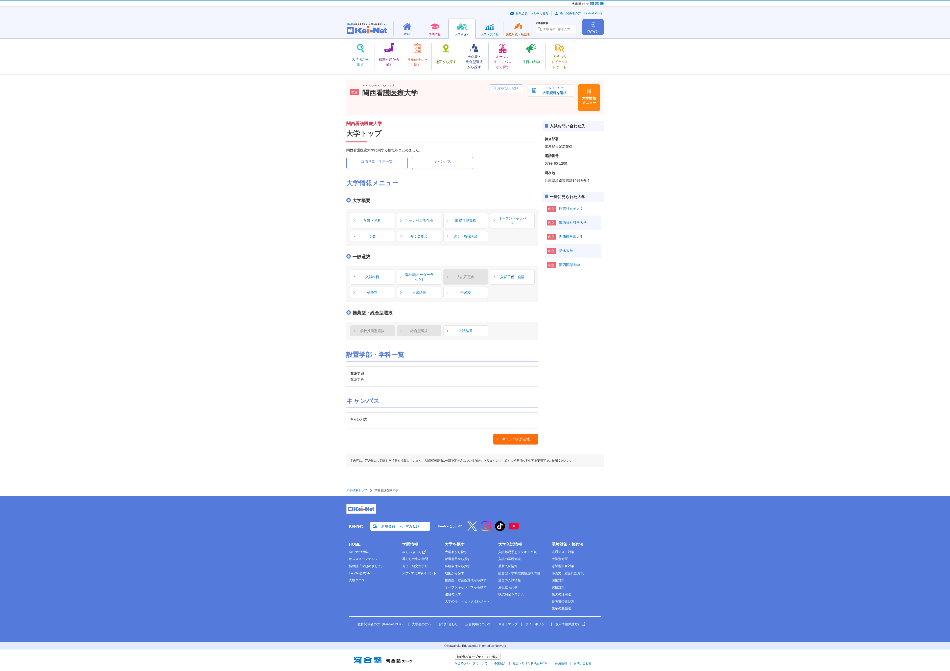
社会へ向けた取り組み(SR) (530, 663)
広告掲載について (478, 624)
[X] (472, 529)
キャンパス (442, 161)
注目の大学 (453, 594)
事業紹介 (500, 663)
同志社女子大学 (571, 208)
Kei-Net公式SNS (450, 526)
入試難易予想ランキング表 (517, 552)
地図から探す (454, 573)
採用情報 (561, 663)
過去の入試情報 (509, 580)
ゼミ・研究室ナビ (415, 566)
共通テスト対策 (563, 552)
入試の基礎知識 (509, 559)
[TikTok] (500, 529)
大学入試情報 (510, 544)
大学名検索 (542, 23)
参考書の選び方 (563, 601)
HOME (355, 544)
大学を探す (455, 544)
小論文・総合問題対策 (568, 573)
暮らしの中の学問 (415, 559)
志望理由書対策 (563, 566)
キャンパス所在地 (516, 439)
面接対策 (558, 580)
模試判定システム (511, 594)
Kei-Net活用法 (359, 552)
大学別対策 (560, 559)
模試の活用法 (561, 594)
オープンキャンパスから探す (466, 587)
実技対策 (558, 587)
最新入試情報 (508, 566)
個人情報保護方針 (568, 624)
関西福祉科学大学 (573, 222)
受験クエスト (358, 580)
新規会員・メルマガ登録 (532, 13)
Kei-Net (356, 526)
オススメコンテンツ (363, 559)
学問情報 (410, 544)
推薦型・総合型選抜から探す (466, 580)
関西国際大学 (569, 265)
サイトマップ (508, 624)
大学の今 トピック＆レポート (467, 601)
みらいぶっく (412, 552)
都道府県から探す (458, 559)
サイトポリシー (536, 624)
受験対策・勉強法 (567, 544)
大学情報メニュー (589, 100)
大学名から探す (456, 552)
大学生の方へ (421, 624)
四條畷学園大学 (571, 237)
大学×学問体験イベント (419, 573)
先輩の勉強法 (561, 608)
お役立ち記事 (508, 587)
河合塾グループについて (471, 663)
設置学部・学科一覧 (377, 161)
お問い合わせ (448, 624)
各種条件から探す (458, 566)
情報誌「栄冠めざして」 (366, 566)
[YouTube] (514, 529)
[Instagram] (486, 529)
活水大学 (566, 251)
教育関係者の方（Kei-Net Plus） (582, 13)
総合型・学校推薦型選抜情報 (519, 573)
